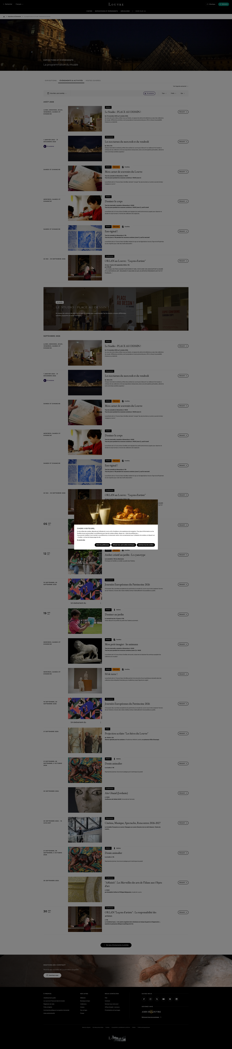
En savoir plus (81, 540)
